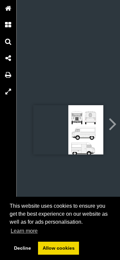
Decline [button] (22, 248)
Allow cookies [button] (59, 248)
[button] (8, 8)
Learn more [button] (24, 231)
